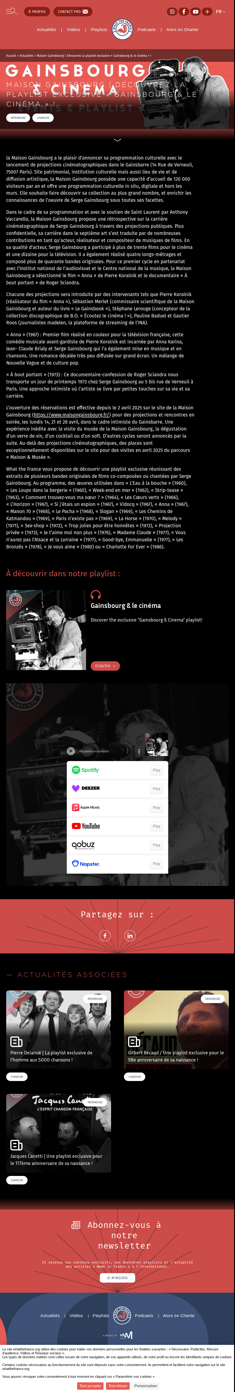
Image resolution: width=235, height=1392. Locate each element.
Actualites (26, 55)
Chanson (43, 118)
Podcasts (147, 29)
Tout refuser (117, 1386)
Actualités (46, 29)
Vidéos (73, 29)
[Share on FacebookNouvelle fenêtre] (105, 941)
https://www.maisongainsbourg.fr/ (71, 414)
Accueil (11, 55)
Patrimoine (18, 118)
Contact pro (69, 11)
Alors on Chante (182, 29)
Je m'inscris (117, 1277)
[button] (222, 11)
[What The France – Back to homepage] (122, 1323)
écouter (102, 666)
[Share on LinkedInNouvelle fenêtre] (130, 941)
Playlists (99, 29)
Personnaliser (145, 1386)
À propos (37, 11)
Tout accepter (90, 1386)
